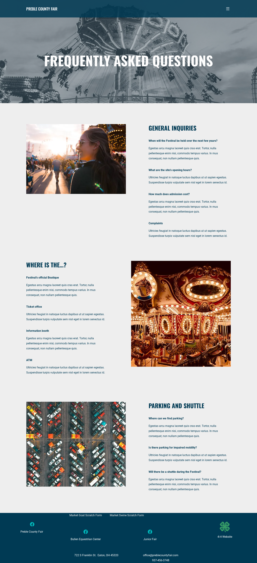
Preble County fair (41, 9)
